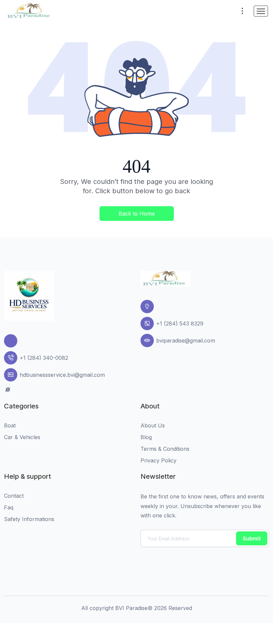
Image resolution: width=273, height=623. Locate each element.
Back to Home (137, 213)
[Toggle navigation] (261, 11)
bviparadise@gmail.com (185, 340)
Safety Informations (29, 519)
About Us (152, 425)
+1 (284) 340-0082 (44, 357)
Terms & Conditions (164, 448)
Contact (14, 495)
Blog (146, 437)
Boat (10, 425)
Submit (252, 538)
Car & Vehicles (22, 437)
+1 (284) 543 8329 (179, 323)
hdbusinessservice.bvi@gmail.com (62, 374)
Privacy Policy (158, 460)
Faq (8, 507)
